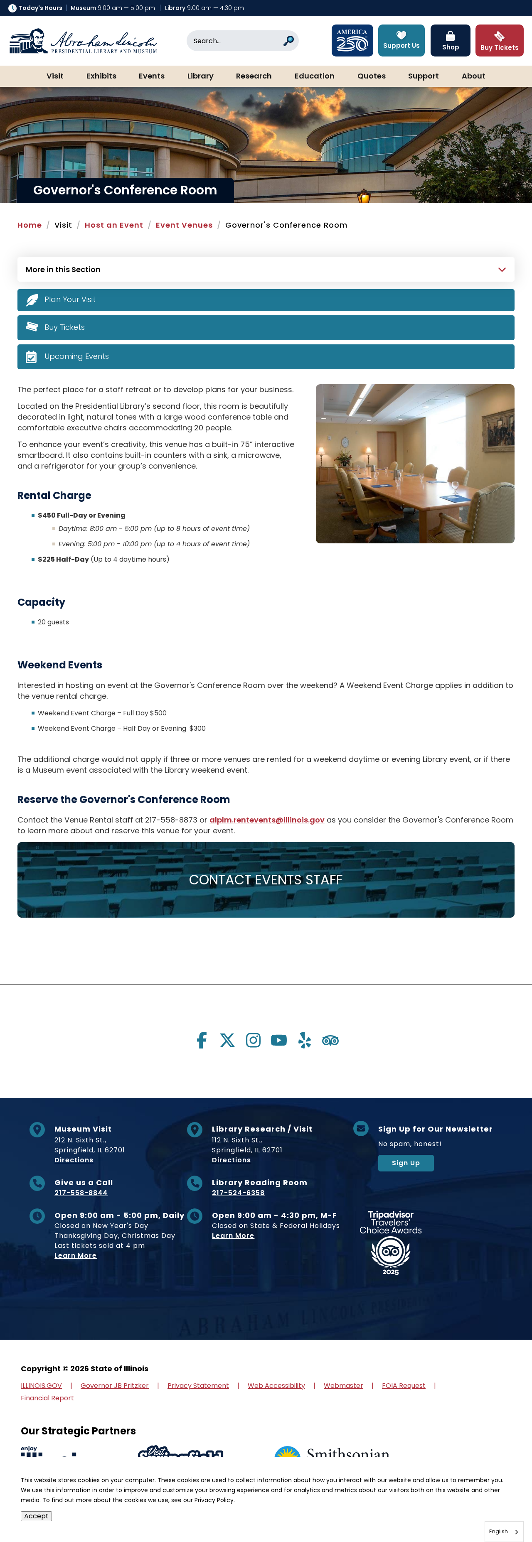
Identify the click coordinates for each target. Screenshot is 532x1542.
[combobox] (504, 1531)
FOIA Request (404, 1385)
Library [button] (200, 76)
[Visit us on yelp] (304, 1040)
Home (29, 225)
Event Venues (184, 225)
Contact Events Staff (266, 879)
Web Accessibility (276, 1385)
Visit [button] (55, 76)
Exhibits (101, 76)
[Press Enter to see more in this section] (266, 268)
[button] (500, 1510)
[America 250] (352, 40)
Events (152, 76)
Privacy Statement (198, 1385)
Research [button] (254, 76)
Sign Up (406, 1163)
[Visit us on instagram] (253, 1040)
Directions (74, 1160)
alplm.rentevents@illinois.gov (267, 820)
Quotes (371, 76)
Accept (36, 1516)
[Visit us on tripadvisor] (330, 1040)
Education (315, 76)
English (498, 1531)
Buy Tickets (64, 327)
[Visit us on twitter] (227, 1040)
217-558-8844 (81, 1193)
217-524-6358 (238, 1193)
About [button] (473, 76)
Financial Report (47, 1398)
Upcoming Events (76, 356)
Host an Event (114, 225)
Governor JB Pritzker (115, 1385)
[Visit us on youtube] (279, 1040)
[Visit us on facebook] (201, 1040)
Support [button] (423, 76)
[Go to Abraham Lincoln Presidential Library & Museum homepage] (83, 40)
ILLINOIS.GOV (41, 1385)
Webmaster (343, 1385)
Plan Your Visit (70, 299)
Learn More (75, 1255)
